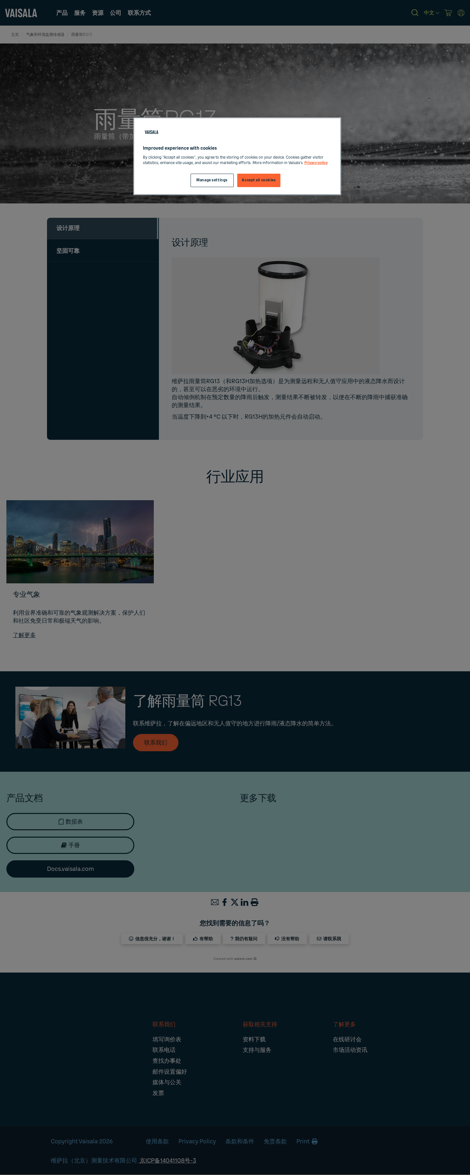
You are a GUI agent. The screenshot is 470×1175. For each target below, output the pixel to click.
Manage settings (212, 180)
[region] (237, 156)
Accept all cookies (259, 180)
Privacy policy (316, 163)
